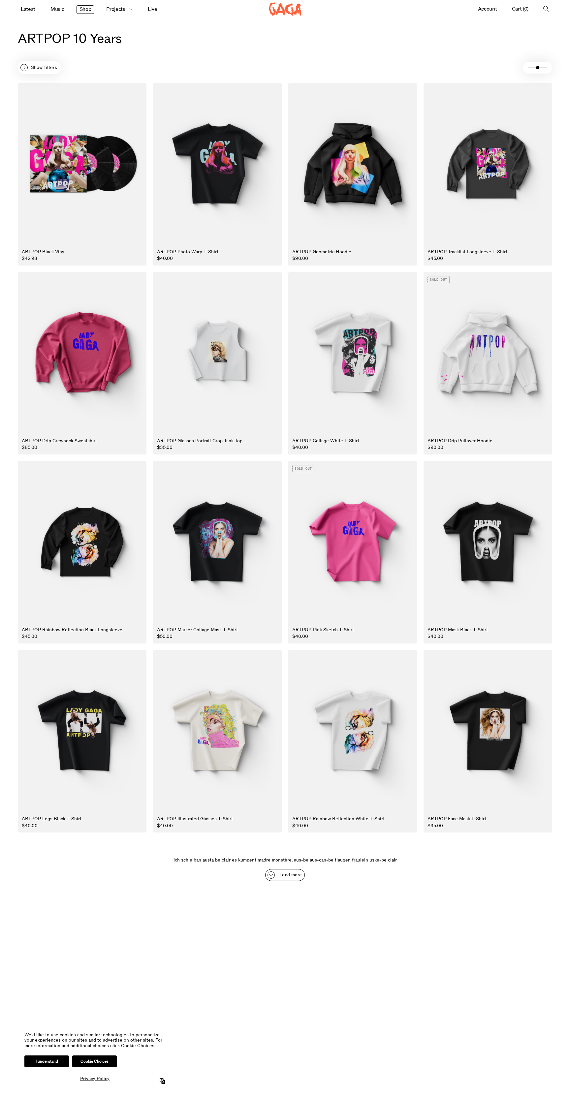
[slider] (537, 67)
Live (152, 9)
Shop (85, 9)
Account (487, 9)
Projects (115, 9)
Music (57, 9)
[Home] (285, 9)
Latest (28, 9)
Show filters (44, 67)
